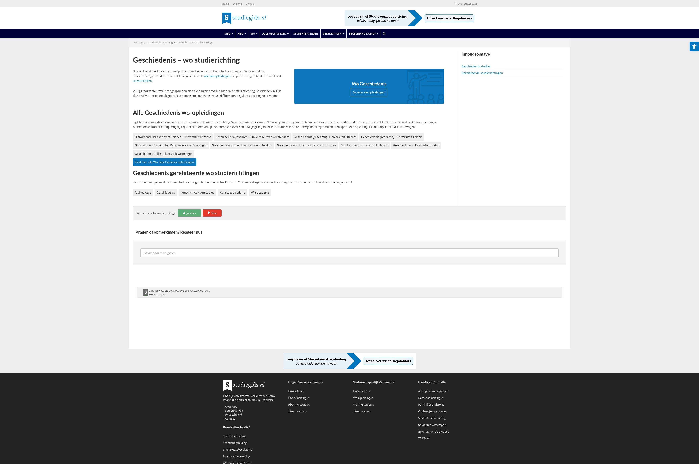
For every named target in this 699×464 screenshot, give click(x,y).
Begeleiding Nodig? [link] (362, 33)
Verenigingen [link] (332, 33)
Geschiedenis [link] (166, 193)
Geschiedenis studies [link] (476, 66)
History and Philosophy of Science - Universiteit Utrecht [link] (173, 137)
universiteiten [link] (142, 81)
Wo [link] (253, 33)
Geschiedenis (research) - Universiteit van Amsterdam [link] (252, 137)
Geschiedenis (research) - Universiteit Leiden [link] (391, 137)
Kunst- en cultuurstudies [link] (197, 193)
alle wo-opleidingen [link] (217, 76)
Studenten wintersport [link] (432, 425)
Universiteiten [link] (362, 391)
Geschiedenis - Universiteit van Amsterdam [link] (306, 145)
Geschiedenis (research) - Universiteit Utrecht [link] (325, 137)
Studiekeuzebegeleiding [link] (237, 449)
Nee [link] (214, 213)
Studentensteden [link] (305, 33)
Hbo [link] (240, 33)
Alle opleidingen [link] (274, 33)
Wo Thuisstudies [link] (363, 404)
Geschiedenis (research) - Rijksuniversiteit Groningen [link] (171, 145)
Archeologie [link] (143, 193)
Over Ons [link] (231, 406)
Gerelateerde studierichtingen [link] (482, 73)
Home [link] (225, 3)
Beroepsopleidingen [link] (430, 398)
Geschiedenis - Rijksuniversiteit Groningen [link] (164, 154)
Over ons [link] (237, 3)
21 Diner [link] (423, 438)
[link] (694, 46)
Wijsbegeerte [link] (260, 193)
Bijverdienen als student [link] (433, 431)
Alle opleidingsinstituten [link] (433, 391)
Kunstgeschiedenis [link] (233, 193)
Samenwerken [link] (234, 410)
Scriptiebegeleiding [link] (235, 443)
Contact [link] (250, 3)
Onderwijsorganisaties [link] (432, 411)
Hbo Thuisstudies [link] (299, 404)
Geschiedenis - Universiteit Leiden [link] (416, 145)
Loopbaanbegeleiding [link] (236, 456)
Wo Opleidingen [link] (363, 398)
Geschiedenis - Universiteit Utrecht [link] (364, 145)
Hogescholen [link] (296, 391)
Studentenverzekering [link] (432, 418)
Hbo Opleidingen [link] (298, 398)
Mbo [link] (227, 33)
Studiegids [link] (139, 42)
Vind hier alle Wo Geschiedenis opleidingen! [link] (165, 162)
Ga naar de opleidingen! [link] (369, 92)
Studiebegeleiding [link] (234, 436)
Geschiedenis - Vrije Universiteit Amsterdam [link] (242, 145)
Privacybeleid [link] (233, 414)
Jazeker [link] (191, 213)
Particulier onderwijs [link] (431, 404)
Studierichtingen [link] (158, 42)
